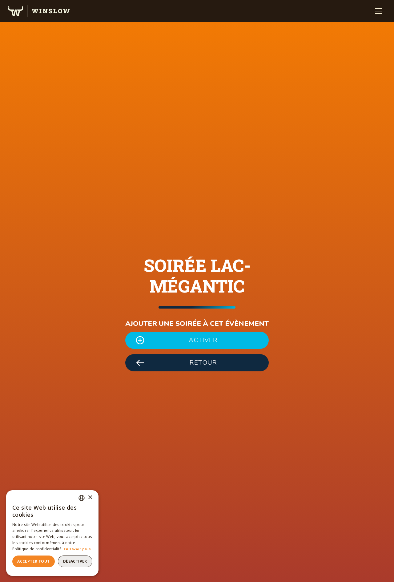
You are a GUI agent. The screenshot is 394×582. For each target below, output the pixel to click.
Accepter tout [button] (33, 561)
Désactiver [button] (75, 561)
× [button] (90, 497)
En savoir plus (77, 549)
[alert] (52, 533)
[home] (39, 11)
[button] (378, 11)
